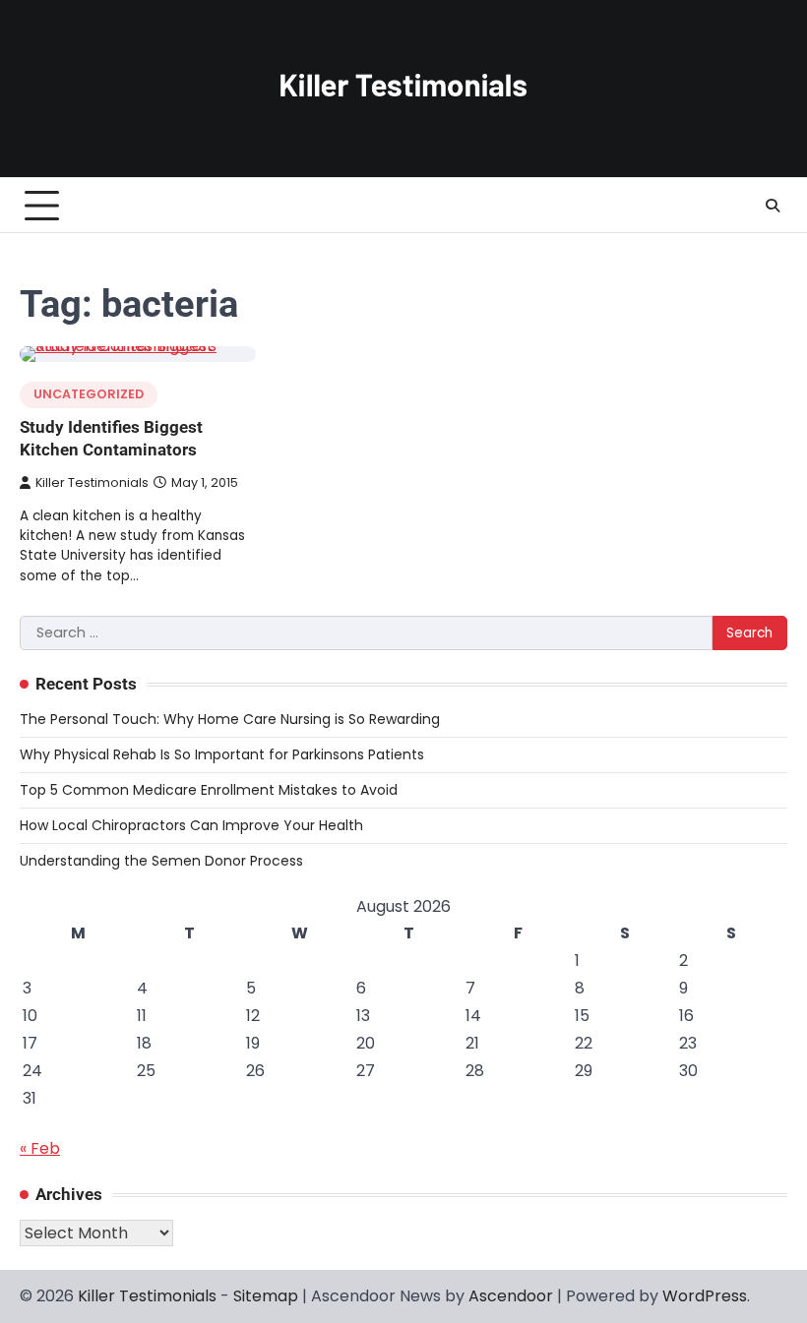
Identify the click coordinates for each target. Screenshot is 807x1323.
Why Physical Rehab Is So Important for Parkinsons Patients (222, 754)
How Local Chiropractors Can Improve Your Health (191, 825)
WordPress (704, 1296)
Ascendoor (510, 1296)
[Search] (772, 205)
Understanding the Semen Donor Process (161, 861)
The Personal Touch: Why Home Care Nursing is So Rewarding (230, 719)
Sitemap (265, 1296)
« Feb (40, 1148)
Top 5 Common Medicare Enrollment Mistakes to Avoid (209, 790)
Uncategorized (88, 394)
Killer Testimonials (92, 482)
